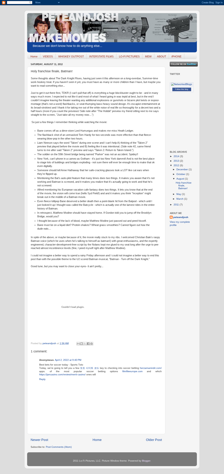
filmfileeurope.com (132, 371)
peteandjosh (180, 217)
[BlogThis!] (81, 343)
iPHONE (176, 56)
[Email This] (78, 343)
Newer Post (39, 440)
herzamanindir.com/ (151, 368)
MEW (148, 56)
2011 (177, 204)
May (179, 194)
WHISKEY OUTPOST (71, 56)
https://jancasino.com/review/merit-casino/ (62, 374)
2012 (177, 165)
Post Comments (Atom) (59, 447)
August (180, 178)
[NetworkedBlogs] (181, 84)
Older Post (154, 440)
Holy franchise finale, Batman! (183, 185)
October (181, 174)
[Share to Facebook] (88, 343)
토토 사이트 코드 (89, 368)
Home (33, 56)
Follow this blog (181, 89)
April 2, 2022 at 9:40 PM (68, 360)
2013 (177, 161)
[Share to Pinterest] (91, 343)
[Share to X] (85, 343)
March (180, 199)
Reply (42, 379)
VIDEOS (48, 56)
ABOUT (161, 56)
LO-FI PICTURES (129, 56)
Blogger (146, 460)
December (182, 169)
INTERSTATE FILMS (101, 56)
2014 (177, 156)
